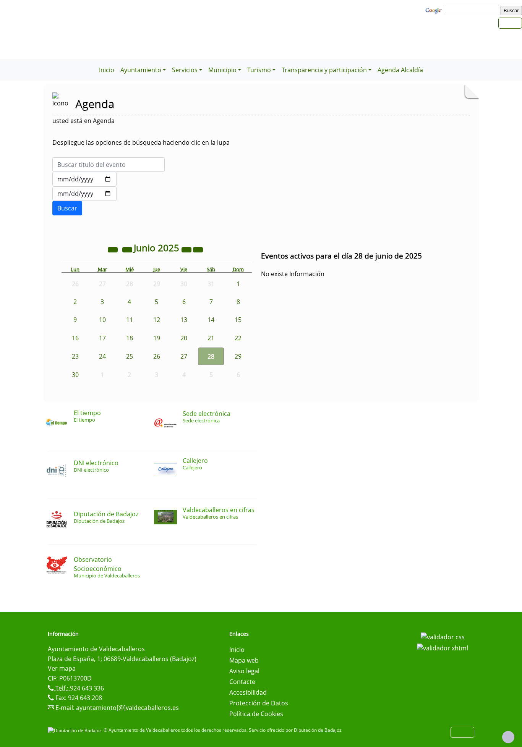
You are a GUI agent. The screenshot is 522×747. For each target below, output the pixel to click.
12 (156, 319)
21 (211, 338)
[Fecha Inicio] (84, 179)
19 (156, 338)
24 (102, 356)
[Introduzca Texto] (108, 164)
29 (238, 356)
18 (129, 338)
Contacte (242, 681)
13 (183, 319)
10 (102, 319)
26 (156, 356)
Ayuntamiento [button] (140, 70)
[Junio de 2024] (113, 249)
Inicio (106, 70)
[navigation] (473, 10)
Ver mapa (62, 668)
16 (75, 338)
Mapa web (244, 660)
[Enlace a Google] (434, 10)
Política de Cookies (256, 714)
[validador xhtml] (442, 648)
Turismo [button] (259, 70)
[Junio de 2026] (187, 249)
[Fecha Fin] (84, 193)
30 (75, 374)
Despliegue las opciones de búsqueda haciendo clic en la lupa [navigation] (141, 142)
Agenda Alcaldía (400, 70)
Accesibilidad (248, 692)
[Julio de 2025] (198, 249)
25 (129, 356)
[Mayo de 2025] (128, 249)
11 (129, 319)
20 (183, 338)
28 (211, 356)
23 (75, 356)
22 (238, 338)
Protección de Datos (258, 703)
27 (183, 356)
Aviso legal (244, 671)
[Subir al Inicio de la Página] (508, 737)
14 (211, 319)
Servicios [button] (185, 70)
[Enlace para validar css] (443, 636)
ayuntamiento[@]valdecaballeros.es (127, 707)
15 (238, 319)
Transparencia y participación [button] (324, 70)
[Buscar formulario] (67, 208)
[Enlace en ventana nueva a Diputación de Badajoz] (76, 730)
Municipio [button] (222, 70)
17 (102, 338)
